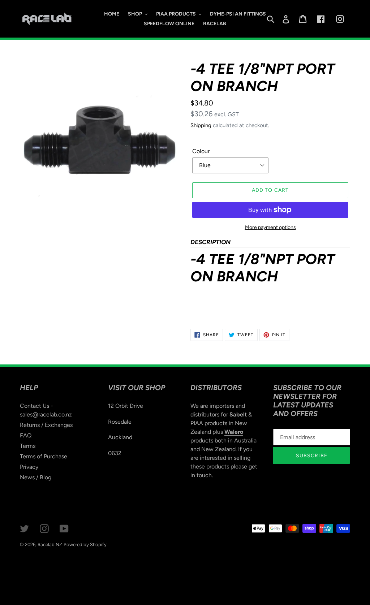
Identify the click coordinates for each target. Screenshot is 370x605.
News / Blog (35, 477)
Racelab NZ (50, 544)
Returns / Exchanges (46, 425)
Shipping (200, 125)
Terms (27, 445)
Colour (201, 151)
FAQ (25, 435)
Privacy (29, 466)
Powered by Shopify (85, 544)
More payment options (270, 227)
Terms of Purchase (43, 456)
